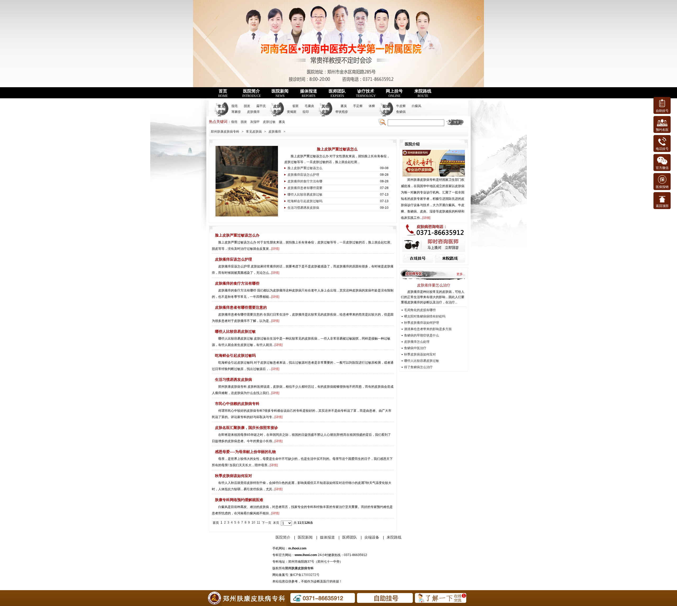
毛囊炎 (309, 106)
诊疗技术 (366, 93)
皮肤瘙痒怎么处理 (416, 342)
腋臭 (344, 106)
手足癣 (358, 106)
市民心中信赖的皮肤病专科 (237, 403)
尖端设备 (371, 537)
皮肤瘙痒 (253, 112)
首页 (223, 93)
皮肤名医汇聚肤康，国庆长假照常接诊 (246, 427)
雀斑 (295, 106)
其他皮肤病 (325, 111)
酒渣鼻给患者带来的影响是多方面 (428, 329)
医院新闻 (280, 93)
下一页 (266, 523)
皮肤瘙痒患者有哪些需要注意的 (241, 307)
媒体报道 (308, 93)
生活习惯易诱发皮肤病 (303, 208)
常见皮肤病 (221, 111)
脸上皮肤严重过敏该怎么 (337, 149)
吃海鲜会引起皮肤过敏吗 (304, 201)
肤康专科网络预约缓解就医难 (239, 500)
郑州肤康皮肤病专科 (225, 131)
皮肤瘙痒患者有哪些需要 (304, 188)
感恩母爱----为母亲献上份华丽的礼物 (245, 452)
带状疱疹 (341, 112)
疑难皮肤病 (386, 111)
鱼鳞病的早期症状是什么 (421, 335)
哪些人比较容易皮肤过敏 (304, 194)
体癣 (372, 106)
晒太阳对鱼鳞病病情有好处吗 (424, 316)
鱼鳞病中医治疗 (415, 348)
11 (258, 522)
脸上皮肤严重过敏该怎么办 (237, 235)
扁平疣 (261, 106)
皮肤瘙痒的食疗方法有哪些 (237, 283)
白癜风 (416, 106)
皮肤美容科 (277, 111)
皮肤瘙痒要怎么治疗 (433, 285)
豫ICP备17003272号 (304, 575)
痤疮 (234, 106)
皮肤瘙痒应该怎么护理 (303, 175)
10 (253, 522)
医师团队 (337, 93)
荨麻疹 (236, 112)
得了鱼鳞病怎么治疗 (418, 367)
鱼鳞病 (401, 112)
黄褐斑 (291, 112)
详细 (426, 218)
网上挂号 (394, 93)
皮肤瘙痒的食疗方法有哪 (304, 181)
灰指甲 (255, 122)
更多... (460, 274)
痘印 (306, 112)
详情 (275, 249)
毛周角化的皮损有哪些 (420, 310)
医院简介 (251, 93)
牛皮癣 (401, 106)
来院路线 (422, 93)
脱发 (247, 106)
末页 (276, 523)
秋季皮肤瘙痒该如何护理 (421, 323)
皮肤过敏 (269, 122)
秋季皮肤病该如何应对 (233, 476)
